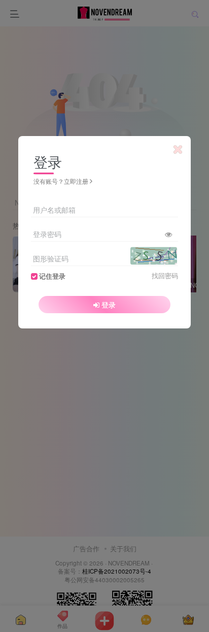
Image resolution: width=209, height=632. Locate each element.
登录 (108, 305)
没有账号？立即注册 (60, 181)
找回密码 (165, 275)
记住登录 (52, 276)
